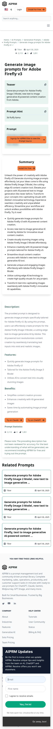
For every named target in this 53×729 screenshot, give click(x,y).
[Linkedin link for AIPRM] (15, 603)
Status (32, 627)
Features (6, 627)
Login (19, 9)
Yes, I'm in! (25, 704)
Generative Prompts (32, 40)
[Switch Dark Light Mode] (11, 9)
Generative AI (8, 632)
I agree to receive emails (21, 696)
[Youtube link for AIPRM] (9, 603)
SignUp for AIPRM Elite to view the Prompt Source (25, 139)
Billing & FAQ (35, 632)
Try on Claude (13, 420)
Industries (7, 621)
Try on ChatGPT (34, 420)
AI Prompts (17, 40)
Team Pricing (8, 642)
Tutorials (33, 616)
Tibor (19, 49)
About (5, 616)
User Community (37, 621)
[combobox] (26, 18)
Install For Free (34, 9)
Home (6, 40)
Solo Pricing (8, 637)
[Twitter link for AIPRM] (3, 603)
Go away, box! (39, 721)
